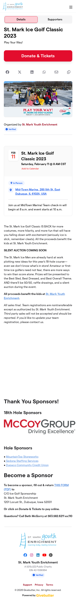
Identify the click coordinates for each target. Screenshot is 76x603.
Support (27, 584)
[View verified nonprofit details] (11, 129)
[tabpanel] (38, 273)
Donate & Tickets (38, 55)
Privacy (39, 584)
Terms (49, 584)
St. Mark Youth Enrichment (39, 124)
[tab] (21, 19)
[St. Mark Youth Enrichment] (13, 6)
